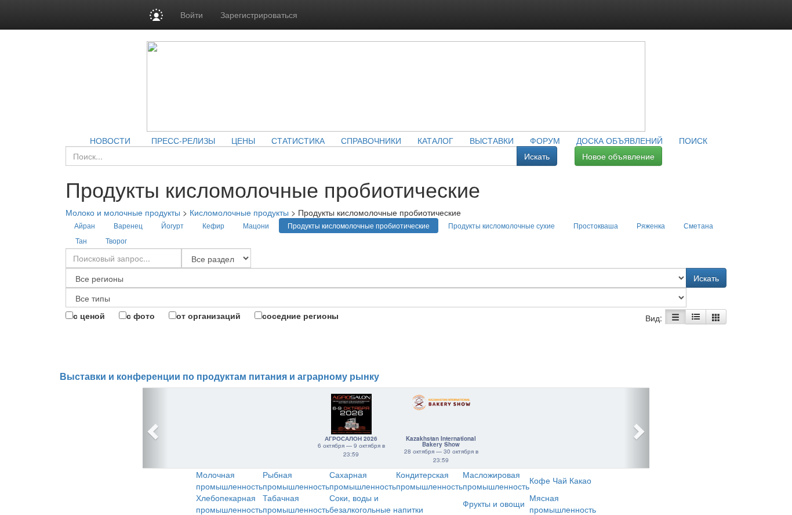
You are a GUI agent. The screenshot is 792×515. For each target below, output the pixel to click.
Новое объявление (618, 156)
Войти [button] (191, 14)
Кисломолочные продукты (239, 212)
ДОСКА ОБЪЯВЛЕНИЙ (619, 140)
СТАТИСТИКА (298, 140)
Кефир (213, 225)
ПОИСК (693, 140)
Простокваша (595, 225)
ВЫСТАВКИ (492, 140)
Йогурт (172, 225)
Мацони (256, 225)
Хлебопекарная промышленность (229, 503)
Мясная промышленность (562, 503)
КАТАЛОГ (435, 140)
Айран (84, 225)
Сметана (698, 225)
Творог (116, 240)
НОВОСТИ (110, 140)
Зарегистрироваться (258, 14)
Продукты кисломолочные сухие (501, 225)
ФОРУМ (545, 140)
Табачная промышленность (296, 503)
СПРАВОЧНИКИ (371, 140)
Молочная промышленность (229, 480)
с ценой (89, 315)
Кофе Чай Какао (560, 480)
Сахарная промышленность (362, 480)
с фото (140, 315)
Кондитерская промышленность (429, 480)
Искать (537, 156)
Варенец (128, 225)
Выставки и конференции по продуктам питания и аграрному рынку (219, 377)
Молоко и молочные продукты (123, 212)
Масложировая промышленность (496, 480)
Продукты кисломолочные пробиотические (359, 225)
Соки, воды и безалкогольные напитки (376, 503)
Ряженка (651, 225)
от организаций (208, 315)
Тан (81, 240)
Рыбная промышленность (296, 480)
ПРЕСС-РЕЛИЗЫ (183, 140)
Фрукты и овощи (494, 503)
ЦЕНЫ (243, 140)
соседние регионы (300, 315)
